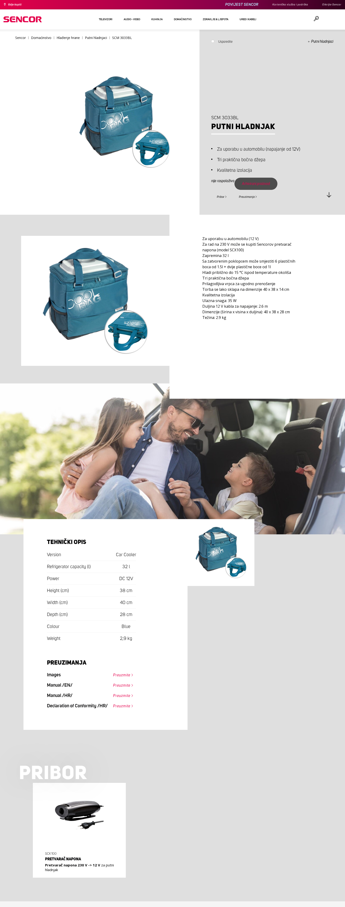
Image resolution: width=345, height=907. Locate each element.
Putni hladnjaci (322, 41)
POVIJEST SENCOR (231, 4)
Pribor (222, 196)
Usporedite (225, 42)
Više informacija (77, 874)
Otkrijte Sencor (329, 4)
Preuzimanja (255, 196)
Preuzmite (118, 675)
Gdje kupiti (17, 4)
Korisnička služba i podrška (283, 4)
